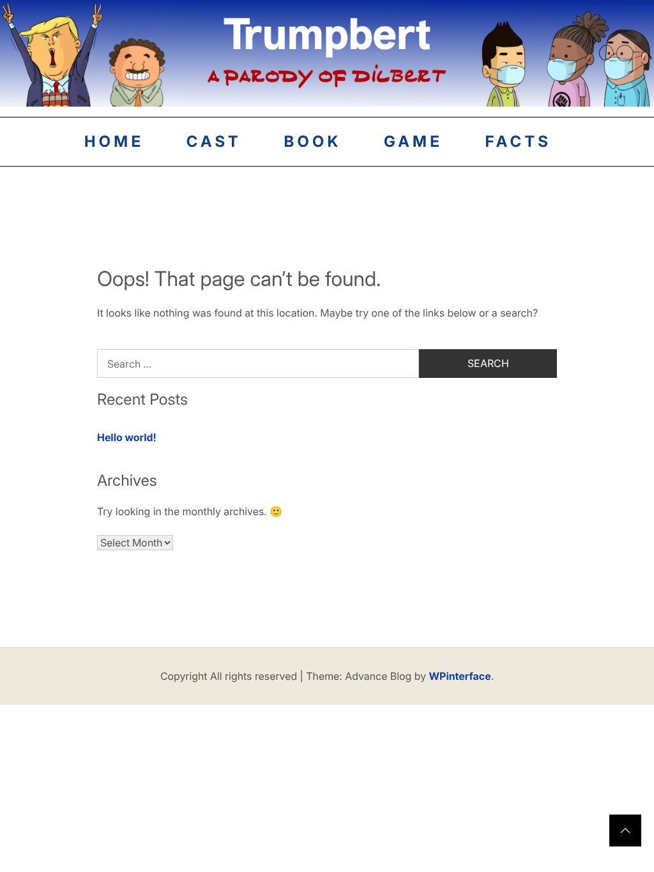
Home (114, 141)
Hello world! (126, 437)
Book (312, 141)
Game (413, 141)
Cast (213, 141)
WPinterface (460, 676)
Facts (518, 141)
